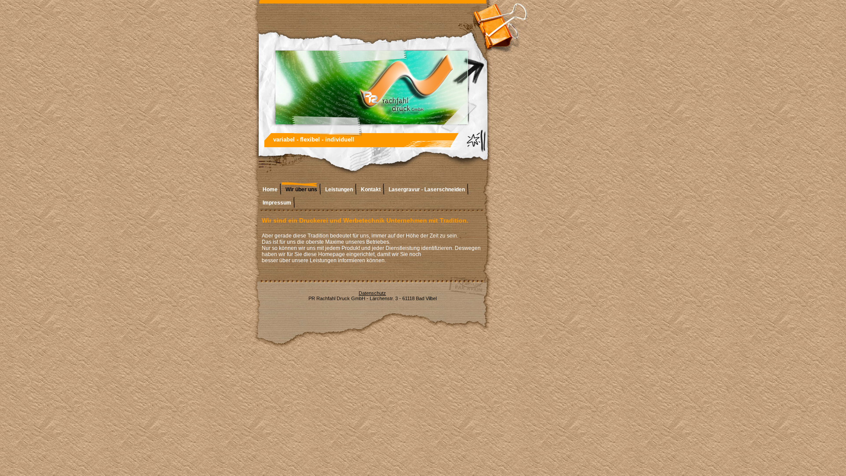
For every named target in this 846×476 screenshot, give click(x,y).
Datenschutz (372, 293)
